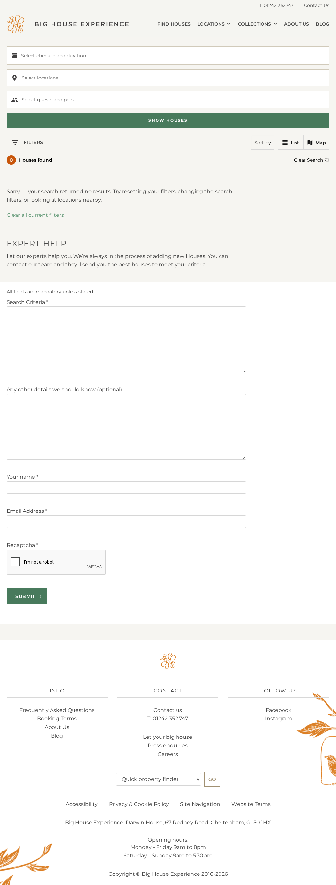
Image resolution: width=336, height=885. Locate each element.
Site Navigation (200, 804)
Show (168, 120)
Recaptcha (22, 545)
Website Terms (251, 804)
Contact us (167, 710)
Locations (211, 24)
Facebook (279, 710)
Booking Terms (57, 718)
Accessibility (82, 804)
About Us (296, 24)
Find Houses (174, 24)
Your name (22, 477)
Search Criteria (27, 302)
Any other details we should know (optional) (64, 389)
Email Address (27, 511)
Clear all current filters (35, 215)
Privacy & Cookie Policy (139, 804)
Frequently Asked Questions (56, 710)
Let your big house (167, 737)
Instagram (278, 718)
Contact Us (316, 5)
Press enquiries (168, 745)
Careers (168, 754)
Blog (322, 24)
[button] (168, 55)
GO (212, 779)
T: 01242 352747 (276, 5)
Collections (255, 24)
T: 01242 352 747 (167, 718)
